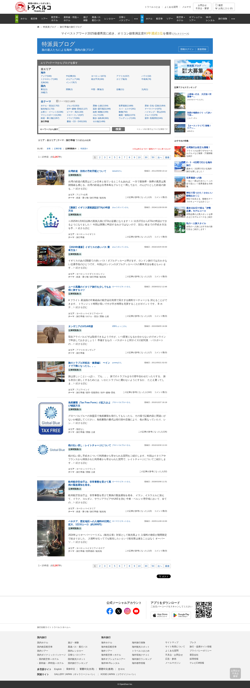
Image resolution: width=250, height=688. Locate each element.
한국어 (121, 669)
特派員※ (84, 149)
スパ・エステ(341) (127, 109)
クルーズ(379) (151, 115)
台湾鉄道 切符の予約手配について (87, 171)
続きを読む (81, 188)
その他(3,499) (99, 121)
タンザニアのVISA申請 (80, 326)
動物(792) (123, 112)
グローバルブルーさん (121, 402)
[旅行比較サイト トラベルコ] (38, 27)
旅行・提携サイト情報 (201, 646)
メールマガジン (173, 663)
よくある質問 (171, 7)
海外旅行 (106, 637)
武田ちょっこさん (119, 326)
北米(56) (44, 82)
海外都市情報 (138, 663)
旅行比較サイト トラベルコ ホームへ (53, 627)
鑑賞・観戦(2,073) (127, 115)
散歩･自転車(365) (101, 118)
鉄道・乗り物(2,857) (50, 118)
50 (153, 157)
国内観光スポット (76, 659)
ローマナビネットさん (121, 287)
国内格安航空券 (45, 647)
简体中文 (70, 669)
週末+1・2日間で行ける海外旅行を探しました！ (199, 166)
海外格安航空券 (109, 647)
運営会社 (194, 655)
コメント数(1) (160, 392)
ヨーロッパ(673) (98, 76)
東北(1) (44, 89)
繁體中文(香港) (106, 669)
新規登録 (201, 49)
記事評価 (57, 149)
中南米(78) (146, 79)
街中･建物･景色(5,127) (77, 109)
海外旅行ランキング (142, 659)
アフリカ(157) (122, 76)
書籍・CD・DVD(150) (77, 121)
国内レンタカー (75, 651)
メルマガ (186, 7)
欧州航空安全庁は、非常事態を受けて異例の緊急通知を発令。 (89, 483)
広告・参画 (170, 659)
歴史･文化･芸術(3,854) (155, 106)
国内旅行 (42, 637)
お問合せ (202, 7)
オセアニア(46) (73, 79)
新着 (49, 149)
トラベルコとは (152, 7)
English (58, 669)
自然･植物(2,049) (100, 112)
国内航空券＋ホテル (49, 659)
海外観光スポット (141, 647)
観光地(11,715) (47, 109)
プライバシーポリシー (201, 650)
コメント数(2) (160, 197)
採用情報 (194, 659)
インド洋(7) (71, 82)
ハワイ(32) (146, 76)
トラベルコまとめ (141, 651)
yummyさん (117, 363)
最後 (167, 157)
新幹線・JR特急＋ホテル (51, 663)
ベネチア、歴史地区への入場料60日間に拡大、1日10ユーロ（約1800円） (89, 523)
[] (180, 33)
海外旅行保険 (138, 642)
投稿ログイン (187, 49)
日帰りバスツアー (76, 655)
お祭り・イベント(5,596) (51, 112)
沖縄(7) (44, 92)
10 (139, 157)
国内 (43, 86)
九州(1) (144, 89)
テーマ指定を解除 (67, 101)
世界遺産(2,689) (126, 106)
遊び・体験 (73, 642)
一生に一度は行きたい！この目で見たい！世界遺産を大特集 (199, 181)
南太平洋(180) (97, 79)
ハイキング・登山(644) (155, 112)
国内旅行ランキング (78, 663)
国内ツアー (42, 651)
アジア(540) (46, 76)
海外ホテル (106, 642)
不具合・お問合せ (174, 655)
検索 (118, 129)
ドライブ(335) (73, 118)
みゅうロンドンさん (120, 207)
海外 (43, 72)
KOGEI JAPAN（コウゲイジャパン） (119, 674)
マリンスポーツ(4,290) (51, 115)
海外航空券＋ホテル (111, 655)
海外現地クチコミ (141, 655)
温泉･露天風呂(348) (102, 109)
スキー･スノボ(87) (75, 115)
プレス (193, 642)
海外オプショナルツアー (113, 659)
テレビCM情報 (197, 663)
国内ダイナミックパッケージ (51, 655)
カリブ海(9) (121, 79)
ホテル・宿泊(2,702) (50, 106)
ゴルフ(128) (98, 115)
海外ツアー (106, 651)
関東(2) (69, 89)
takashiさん (117, 171)
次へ (160, 157)
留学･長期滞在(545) (154, 118)
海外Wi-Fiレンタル (110, 663)
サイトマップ (171, 642)
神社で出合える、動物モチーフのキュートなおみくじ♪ (199, 197)
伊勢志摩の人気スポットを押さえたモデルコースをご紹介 (199, 212)
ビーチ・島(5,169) (75, 112)
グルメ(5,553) (73, 106)
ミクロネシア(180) (49, 79)
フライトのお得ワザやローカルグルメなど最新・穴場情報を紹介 (199, 151)
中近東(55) (71, 76)
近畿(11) (120, 89)
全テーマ (46, 101)
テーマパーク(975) (153, 109)
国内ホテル (42, 642)
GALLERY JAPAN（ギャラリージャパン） (75, 674)
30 (146, 157)
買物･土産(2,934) (100, 106)
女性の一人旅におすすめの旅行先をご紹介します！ (199, 226)
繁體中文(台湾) (87, 669)
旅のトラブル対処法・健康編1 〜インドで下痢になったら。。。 (89, 364)
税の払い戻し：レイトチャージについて (89, 445)
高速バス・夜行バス (78, 647)
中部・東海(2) (97, 89)
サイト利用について (175, 646)
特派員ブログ (58, 44)
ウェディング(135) (127, 118)
